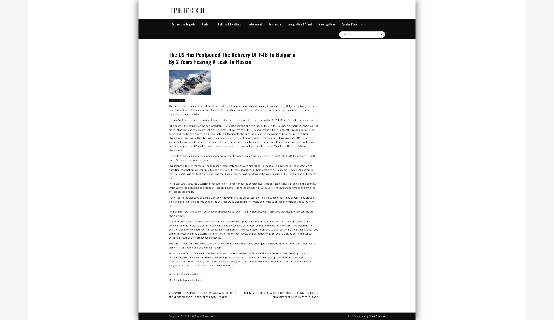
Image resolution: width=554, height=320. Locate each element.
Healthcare (274, 24)
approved (218, 120)
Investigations (326, 24)
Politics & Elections (229, 24)
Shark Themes (377, 316)
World (205, 24)
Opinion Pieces (350, 24)
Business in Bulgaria (183, 24)
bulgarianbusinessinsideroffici (189, 280)
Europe (194, 274)
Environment (254, 24)
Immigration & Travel (300, 24)
